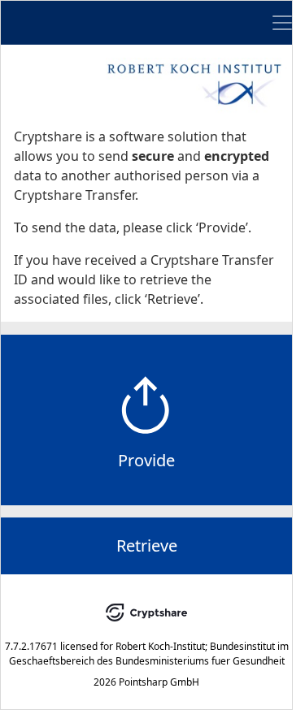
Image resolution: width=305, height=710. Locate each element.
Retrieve (146, 545)
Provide (146, 460)
